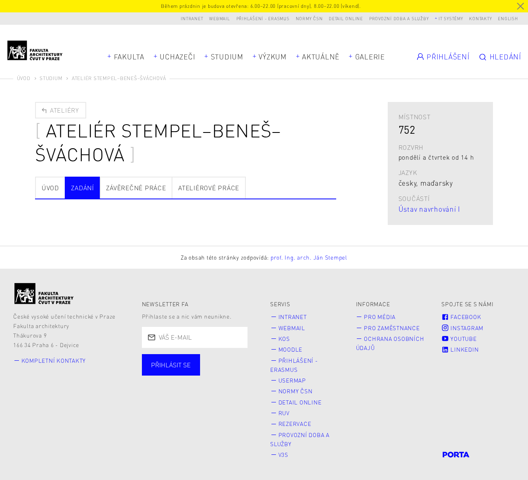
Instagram (466, 327)
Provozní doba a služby (399, 18)
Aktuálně (320, 56)
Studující (169, 383)
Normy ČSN (309, 18)
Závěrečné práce (136, 188)
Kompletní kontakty (53, 360)
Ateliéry (63, 110)
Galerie (370, 56)
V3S (283, 454)
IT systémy (450, 18)
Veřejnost (214, 396)
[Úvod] (44, 293)
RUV (284, 412)
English (508, 18)
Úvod (24, 78)
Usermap (292, 380)
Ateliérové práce (208, 188)
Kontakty (480, 18)
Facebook (465, 316)
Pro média (380, 316)
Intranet (192, 18)
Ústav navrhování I (429, 208)
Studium (227, 56)
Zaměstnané (225, 383)
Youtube (463, 338)
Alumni (166, 396)
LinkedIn (464, 349)
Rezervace (294, 423)
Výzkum (273, 56)
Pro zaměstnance (392, 327)
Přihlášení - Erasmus (263, 18)
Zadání (82, 188)
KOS (284, 338)
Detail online (346, 18)
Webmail (219, 18)
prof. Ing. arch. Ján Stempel (309, 257)
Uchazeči (177, 56)
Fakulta (129, 56)
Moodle (290, 349)
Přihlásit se (171, 365)
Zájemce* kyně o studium (194, 408)
